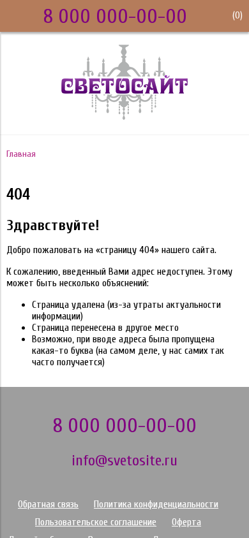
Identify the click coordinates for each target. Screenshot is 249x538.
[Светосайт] (124, 116)
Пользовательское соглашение (95, 522)
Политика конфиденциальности (156, 504)
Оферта (186, 522)
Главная (21, 154)
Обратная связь (48, 504)
